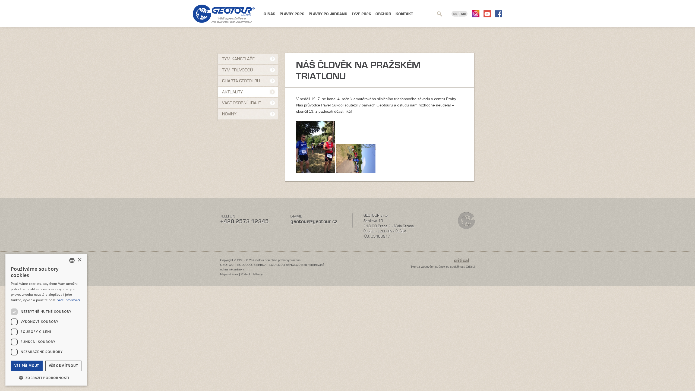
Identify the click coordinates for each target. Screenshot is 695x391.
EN (463, 14)
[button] (46, 377)
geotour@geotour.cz (313, 221)
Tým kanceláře (238, 58)
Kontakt (404, 14)
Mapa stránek (229, 274)
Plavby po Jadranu (328, 14)
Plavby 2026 (292, 14)
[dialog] (46, 320)
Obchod (383, 14)
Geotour (224, 14)
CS (455, 14)
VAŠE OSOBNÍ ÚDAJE (241, 102)
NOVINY (229, 114)
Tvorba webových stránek (427, 266)
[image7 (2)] (355, 171)
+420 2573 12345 (244, 221)
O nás (269, 14)
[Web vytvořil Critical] (464, 263)
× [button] (79, 260)
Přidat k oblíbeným (253, 274)
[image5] (315, 171)
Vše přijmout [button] (26, 365)
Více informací (68, 300)
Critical (470, 266)
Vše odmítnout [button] (63, 365)
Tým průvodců (237, 70)
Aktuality (232, 92)
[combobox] (72, 260)
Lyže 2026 (361, 14)
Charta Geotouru (241, 80)
